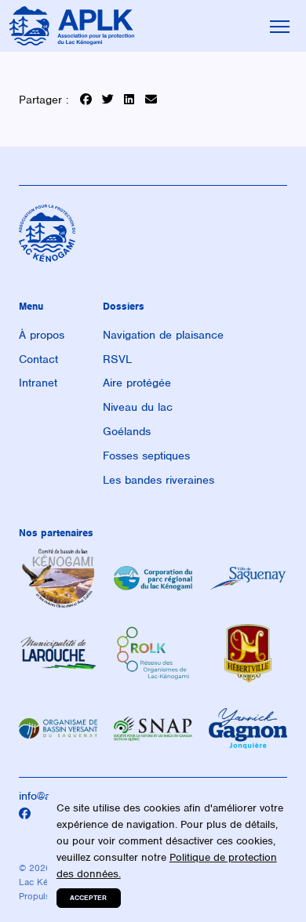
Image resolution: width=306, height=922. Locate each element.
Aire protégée (137, 383)
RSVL (117, 359)
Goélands (127, 431)
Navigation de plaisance (163, 335)
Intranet (38, 383)
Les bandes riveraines (158, 480)
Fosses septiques (146, 455)
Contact (38, 359)
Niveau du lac (138, 407)
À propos (41, 335)
